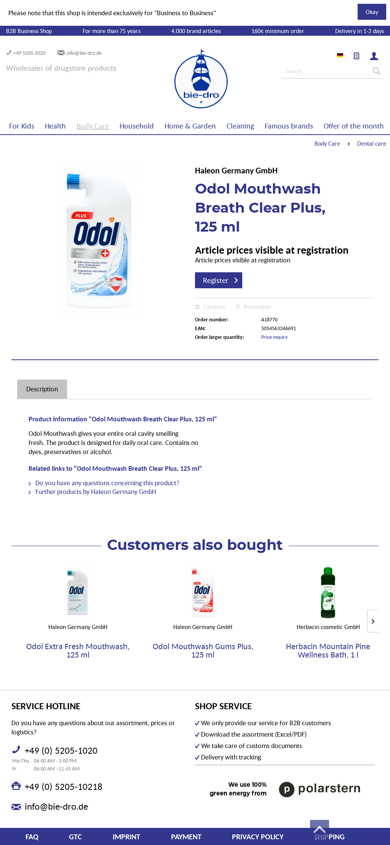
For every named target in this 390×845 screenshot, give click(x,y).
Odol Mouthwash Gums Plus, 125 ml (203, 650)
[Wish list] (356, 56)
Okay (372, 12)
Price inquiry (274, 337)
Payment (186, 837)
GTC (75, 837)
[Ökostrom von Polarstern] (285, 789)
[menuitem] (356, 56)
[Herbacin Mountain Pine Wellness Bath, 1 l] (328, 592)
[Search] (376, 71)
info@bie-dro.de (84, 52)
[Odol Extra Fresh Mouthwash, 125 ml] (78, 592)
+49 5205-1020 (29, 52)
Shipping (329, 837)
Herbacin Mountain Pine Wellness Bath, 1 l (328, 650)
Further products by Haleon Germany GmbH (95, 491)
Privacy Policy (257, 837)
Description (42, 388)
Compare (213, 306)
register (216, 280)
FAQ (32, 837)
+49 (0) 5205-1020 (61, 750)
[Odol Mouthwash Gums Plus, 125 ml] (203, 592)
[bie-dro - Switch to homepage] (178, 78)
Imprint (126, 837)
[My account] (374, 56)
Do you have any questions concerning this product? (106, 482)
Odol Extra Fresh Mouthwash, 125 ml (77, 650)
